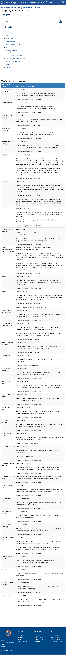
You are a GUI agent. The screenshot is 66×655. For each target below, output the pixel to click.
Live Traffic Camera (56, 635)
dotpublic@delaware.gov (8, 648)
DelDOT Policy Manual (13, 44)
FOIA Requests (38, 639)
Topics (41, 2)
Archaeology (37, 641)
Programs (37, 635)
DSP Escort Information (13, 61)
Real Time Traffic (55, 639)
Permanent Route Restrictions (15, 56)
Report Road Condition (57, 643)
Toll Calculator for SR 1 (57, 641)
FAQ (7, 36)
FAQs (19, 639)
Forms (8, 64)
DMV (19, 641)
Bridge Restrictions (12, 53)
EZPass (28, 641)
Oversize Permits (56, 637)
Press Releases (22, 635)
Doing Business (38, 637)
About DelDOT (22, 634)
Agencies (25, 2)
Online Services (55, 634)
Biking (35, 634)
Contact (50, 2)
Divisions (20, 637)
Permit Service (10, 41)
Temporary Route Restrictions (15, 59)
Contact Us (9, 67)
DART (23, 641)
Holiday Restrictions (12, 50)
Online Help (9, 33)
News (34, 2)
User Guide (9, 39)
